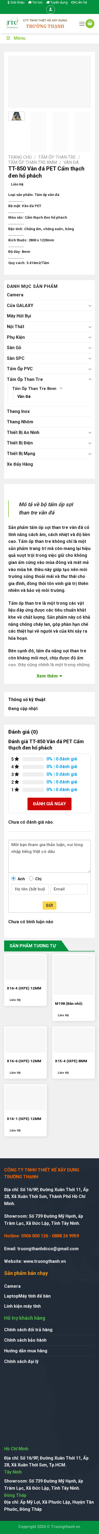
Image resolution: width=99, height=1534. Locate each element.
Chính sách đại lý (21, 1361)
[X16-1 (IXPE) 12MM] (25, 1097)
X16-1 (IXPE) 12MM (24, 1118)
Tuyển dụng (59, 2)
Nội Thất (15, 326)
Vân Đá (71, 162)
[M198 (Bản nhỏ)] (73, 975)
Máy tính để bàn (34, 1296)
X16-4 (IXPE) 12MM (24, 988)
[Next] (82, 82)
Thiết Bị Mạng (21, 453)
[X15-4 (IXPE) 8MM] (73, 1040)
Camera (15, 294)
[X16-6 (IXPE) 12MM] (25, 1040)
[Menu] (82, 23)
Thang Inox (18, 411)
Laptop (11, 1296)
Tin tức (37, 2)
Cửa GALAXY (20, 305)
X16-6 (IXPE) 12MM (24, 1061)
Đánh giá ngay (49, 803)
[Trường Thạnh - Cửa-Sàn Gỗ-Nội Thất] (37, 23)
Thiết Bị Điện (20, 442)
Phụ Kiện (16, 337)
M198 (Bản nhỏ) (68, 1003)
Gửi (49, 905)
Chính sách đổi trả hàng (28, 1329)
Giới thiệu (17, 2)
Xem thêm (47, 676)
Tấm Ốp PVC (20, 368)
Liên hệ (81, 2)
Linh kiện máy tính (22, 1306)
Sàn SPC (15, 358)
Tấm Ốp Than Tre (57, 157)
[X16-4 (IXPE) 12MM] (25, 967)
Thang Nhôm (20, 421)
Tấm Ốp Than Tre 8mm (32, 162)
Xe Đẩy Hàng (20, 464)
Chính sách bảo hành (25, 1340)
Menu (19, 38)
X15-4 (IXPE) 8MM (71, 1061)
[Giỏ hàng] (90, 23)
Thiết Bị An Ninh (23, 432)
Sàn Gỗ (14, 347)
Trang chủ (20, 157)
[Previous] (17, 82)
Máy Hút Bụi (19, 316)
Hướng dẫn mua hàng (25, 1350)
